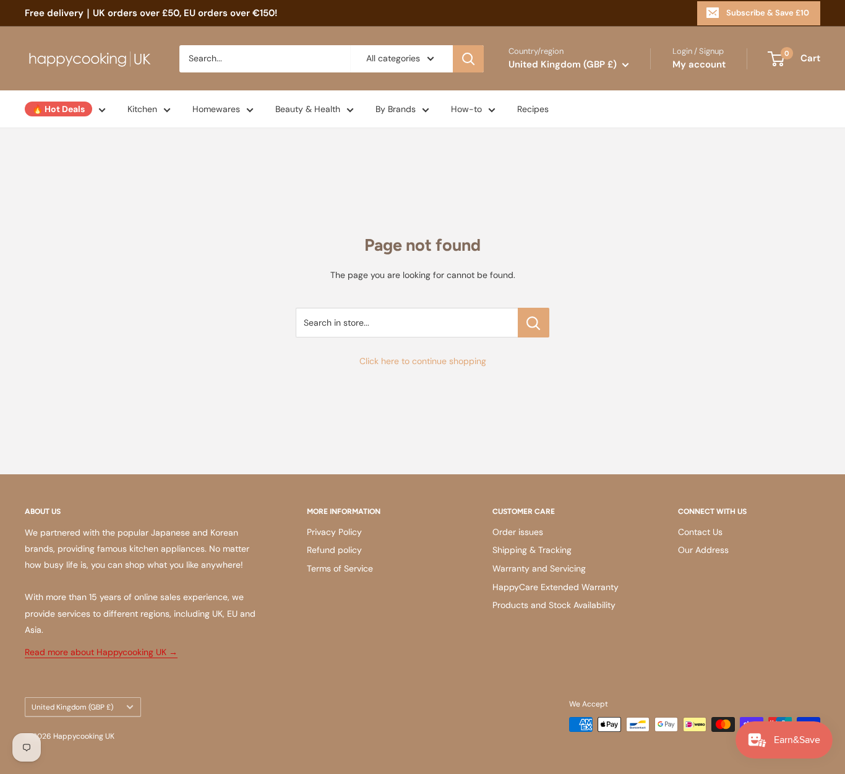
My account (699, 64)
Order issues (517, 531)
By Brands (395, 109)
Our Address (703, 549)
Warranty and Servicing (539, 568)
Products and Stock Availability (554, 605)
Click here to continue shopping (422, 361)
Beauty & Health (307, 109)
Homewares (216, 109)
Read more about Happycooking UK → (101, 652)
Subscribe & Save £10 (767, 12)
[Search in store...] (533, 322)
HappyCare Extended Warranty (555, 587)
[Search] (468, 58)
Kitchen (142, 109)
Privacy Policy (334, 531)
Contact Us (700, 531)
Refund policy (334, 549)
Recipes (533, 109)
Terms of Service (340, 568)
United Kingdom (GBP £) (72, 707)
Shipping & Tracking (532, 549)
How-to (466, 109)
